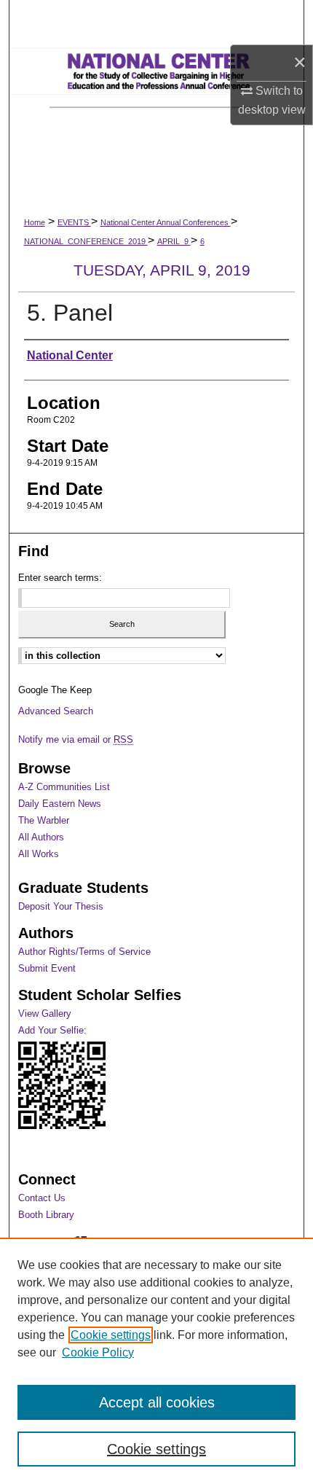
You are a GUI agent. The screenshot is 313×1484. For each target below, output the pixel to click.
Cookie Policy (98, 1352)
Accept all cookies (157, 1402)
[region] (156, 1361)
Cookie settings (111, 1335)
